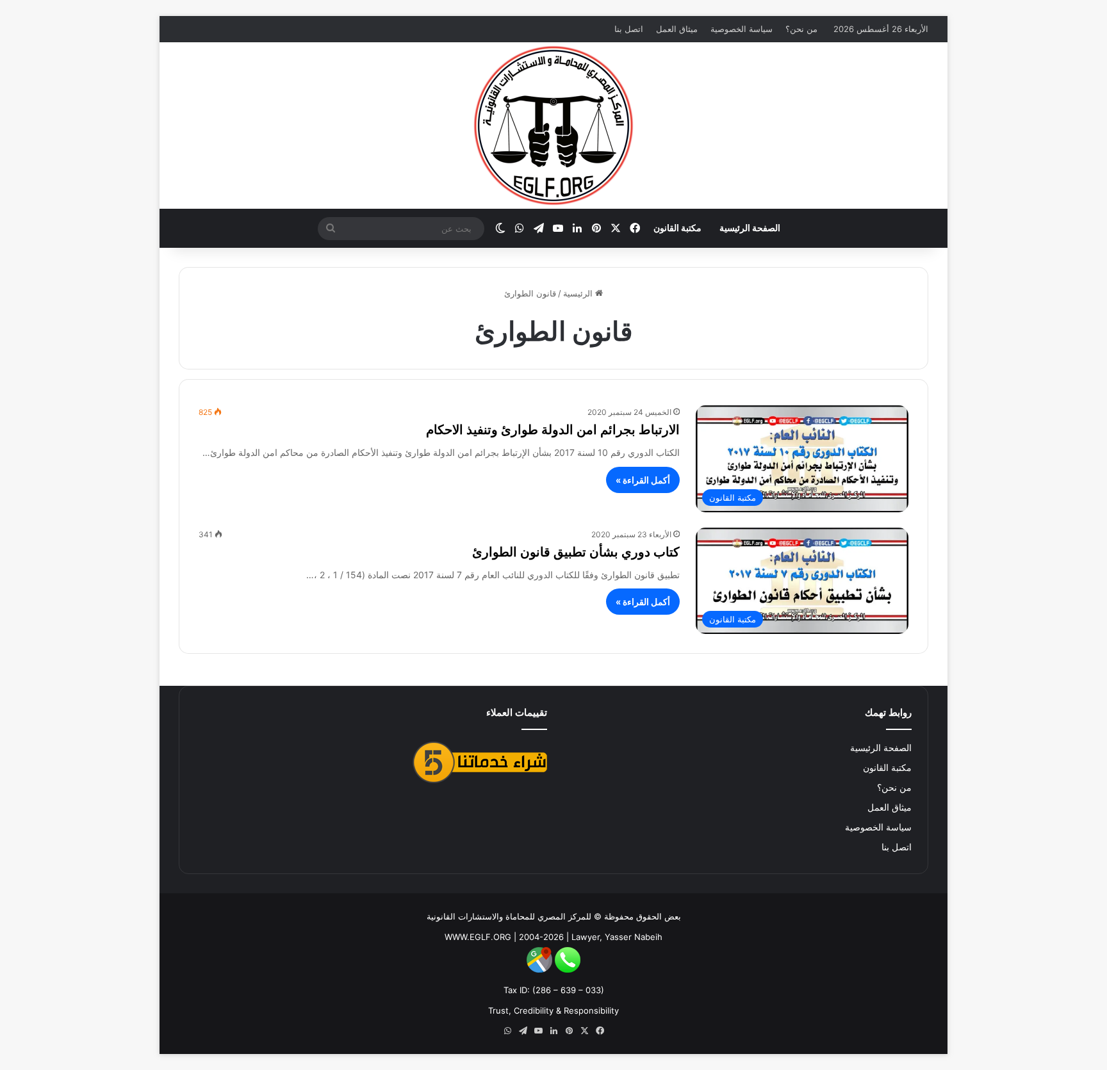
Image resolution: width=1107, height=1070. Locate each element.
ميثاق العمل (677, 29)
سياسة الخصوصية (741, 29)
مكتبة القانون (677, 227)
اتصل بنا (628, 29)
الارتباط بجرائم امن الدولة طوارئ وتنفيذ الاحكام (553, 429)
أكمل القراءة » (643, 479)
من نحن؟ (801, 29)
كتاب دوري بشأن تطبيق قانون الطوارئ (576, 552)
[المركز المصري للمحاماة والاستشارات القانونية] (553, 125)
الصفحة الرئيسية (749, 227)
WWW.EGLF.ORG (478, 937)
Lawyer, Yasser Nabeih (616, 937)
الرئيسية (579, 293)
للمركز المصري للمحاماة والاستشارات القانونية (509, 916)
